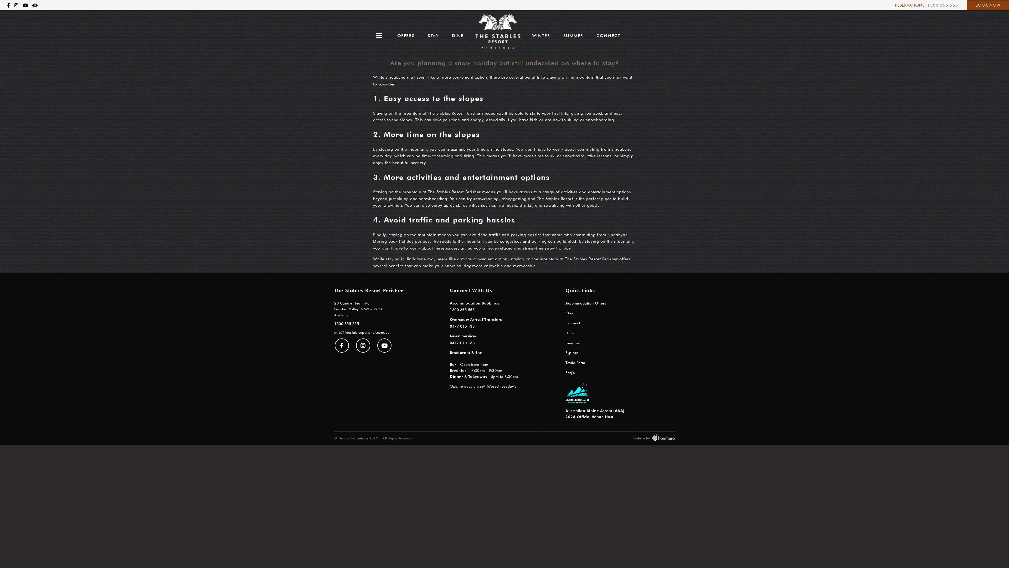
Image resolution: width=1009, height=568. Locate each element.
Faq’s (570, 372)
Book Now (988, 5)
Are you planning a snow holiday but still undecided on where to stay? (504, 63)
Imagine (572, 343)
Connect (608, 35)
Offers (406, 35)
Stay (433, 35)
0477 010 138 (462, 326)
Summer (573, 35)
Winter (541, 35)
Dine (458, 35)
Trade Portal (575, 362)
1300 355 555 (942, 5)
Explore (572, 352)
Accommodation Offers (585, 303)
